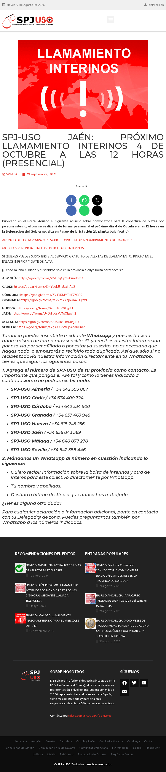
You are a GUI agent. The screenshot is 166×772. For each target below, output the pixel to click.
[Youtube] (144, 683)
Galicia (137, 748)
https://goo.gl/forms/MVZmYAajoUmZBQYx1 (54, 300)
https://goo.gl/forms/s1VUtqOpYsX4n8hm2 (51, 278)
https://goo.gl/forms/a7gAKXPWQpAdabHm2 (51, 327)
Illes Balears (153, 748)
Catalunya (133, 741)
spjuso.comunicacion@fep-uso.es (89, 715)
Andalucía (20, 741)
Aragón (36, 741)
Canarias (50, 741)
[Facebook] (124, 683)
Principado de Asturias (92, 754)
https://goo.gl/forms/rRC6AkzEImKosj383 (49, 322)
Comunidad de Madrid (20, 748)
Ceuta (148, 741)
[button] (110, 19)
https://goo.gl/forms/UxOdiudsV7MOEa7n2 (44, 313)
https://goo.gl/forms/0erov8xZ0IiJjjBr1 (45, 308)
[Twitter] (134, 683)
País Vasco (66, 754)
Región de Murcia (122, 754)
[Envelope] (124, 691)
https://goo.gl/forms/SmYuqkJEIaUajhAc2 (44, 287)
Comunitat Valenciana (93, 748)
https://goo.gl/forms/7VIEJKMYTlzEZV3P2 (51, 295)
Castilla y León (85, 741)
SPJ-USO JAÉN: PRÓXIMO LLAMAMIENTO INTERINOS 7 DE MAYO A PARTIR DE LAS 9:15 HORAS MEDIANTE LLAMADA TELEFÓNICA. (52, 593)
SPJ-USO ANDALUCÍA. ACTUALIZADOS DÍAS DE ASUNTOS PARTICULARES (53, 568)
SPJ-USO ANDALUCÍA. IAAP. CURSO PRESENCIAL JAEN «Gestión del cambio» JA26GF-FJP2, (122, 601)
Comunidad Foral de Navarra (57, 748)
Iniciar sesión (156, 5)
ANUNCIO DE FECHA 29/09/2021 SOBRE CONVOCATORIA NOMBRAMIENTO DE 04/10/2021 (67, 240)
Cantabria (66, 741)
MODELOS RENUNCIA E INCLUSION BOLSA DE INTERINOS (43, 248)
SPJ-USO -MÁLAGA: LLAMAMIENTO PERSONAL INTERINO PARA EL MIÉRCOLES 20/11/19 (52, 620)
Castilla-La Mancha (111, 741)
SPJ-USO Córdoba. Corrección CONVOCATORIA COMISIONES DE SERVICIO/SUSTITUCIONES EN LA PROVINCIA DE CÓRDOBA (117, 573)
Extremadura (120, 748)
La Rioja (38, 754)
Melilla (51, 754)
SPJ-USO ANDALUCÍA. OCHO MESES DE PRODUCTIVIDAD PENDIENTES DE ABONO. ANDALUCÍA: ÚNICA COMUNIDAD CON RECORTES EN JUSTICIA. (122, 628)
